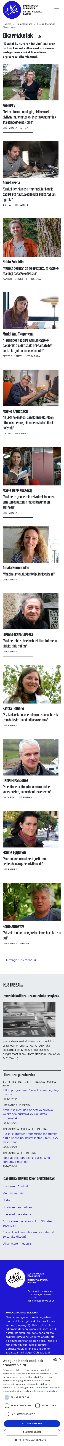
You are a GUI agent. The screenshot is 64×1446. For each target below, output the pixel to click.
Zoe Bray (9, 105)
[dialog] (32, 1400)
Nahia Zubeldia (13, 262)
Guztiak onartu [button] (32, 1423)
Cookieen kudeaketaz (47, 1390)
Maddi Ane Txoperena (18, 334)
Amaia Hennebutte (16, 568)
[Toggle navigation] (56, 9)
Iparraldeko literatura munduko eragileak (31, 996)
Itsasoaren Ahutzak (16, 1186)
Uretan (7, 1200)
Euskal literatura (46, 24)
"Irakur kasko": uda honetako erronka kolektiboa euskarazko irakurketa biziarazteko (28, 1114)
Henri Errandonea (15, 780)
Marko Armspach (15, 411)
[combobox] (55, 1359)
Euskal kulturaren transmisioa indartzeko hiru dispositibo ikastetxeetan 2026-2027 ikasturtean (30, 1138)
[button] (32, 1440)
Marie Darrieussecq (17, 490)
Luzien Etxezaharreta (18, 634)
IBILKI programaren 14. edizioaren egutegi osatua (31, 1092)
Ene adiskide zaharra (17, 1214)
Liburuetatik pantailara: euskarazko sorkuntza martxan (26, 1160)
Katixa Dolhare (13, 708)
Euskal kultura (24, 24)
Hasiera (7, 24)
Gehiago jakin (42, 1352)
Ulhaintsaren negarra (17, 1243)
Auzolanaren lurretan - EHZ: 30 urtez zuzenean (27, 1223)
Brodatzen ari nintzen (17, 1207)
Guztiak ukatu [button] (32, 1432)
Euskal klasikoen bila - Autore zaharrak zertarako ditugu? (29, 1234)
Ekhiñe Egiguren (14, 852)
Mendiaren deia (13, 1193)
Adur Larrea (11, 182)
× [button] (60, 1359)
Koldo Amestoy (13, 926)
